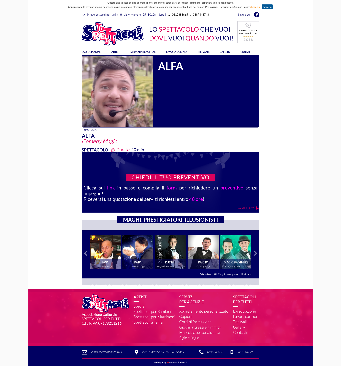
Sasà (105, 252)
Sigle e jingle (189, 338)
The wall (203, 51)
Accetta (267, 7)
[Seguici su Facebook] (256, 15)
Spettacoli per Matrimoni (154, 317)
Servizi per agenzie (143, 51)
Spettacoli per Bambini (152, 311)
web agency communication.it (170, 362)
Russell (170, 252)
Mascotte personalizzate (199, 332)
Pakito (203, 252)
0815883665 (180, 14)
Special (139, 306)
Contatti (246, 51)
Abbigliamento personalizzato (203, 311)
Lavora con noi (176, 51)
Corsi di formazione (195, 322)
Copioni (185, 316)
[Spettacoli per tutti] (113, 33)
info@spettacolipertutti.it (102, 14)
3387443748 (201, 14)
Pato (137, 252)
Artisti (115, 51)
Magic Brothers (235, 252)
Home (86, 130)
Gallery (225, 51)
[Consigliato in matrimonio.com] (248, 30)
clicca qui (255, 7)
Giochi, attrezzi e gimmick (200, 327)
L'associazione (91, 51)
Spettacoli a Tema (148, 322)
